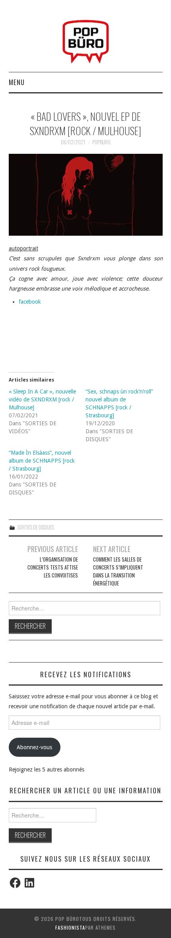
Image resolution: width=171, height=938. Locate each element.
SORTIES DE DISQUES (35, 527)
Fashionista (70, 927)
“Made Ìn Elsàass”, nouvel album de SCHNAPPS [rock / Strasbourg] (42, 461)
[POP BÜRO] (85, 39)
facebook (30, 301)
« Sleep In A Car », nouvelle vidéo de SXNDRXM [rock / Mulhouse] (42, 399)
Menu (17, 82)
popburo (101, 142)
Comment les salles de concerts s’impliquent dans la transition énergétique (118, 571)
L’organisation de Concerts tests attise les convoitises (52, 567)
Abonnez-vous (34, 747)
